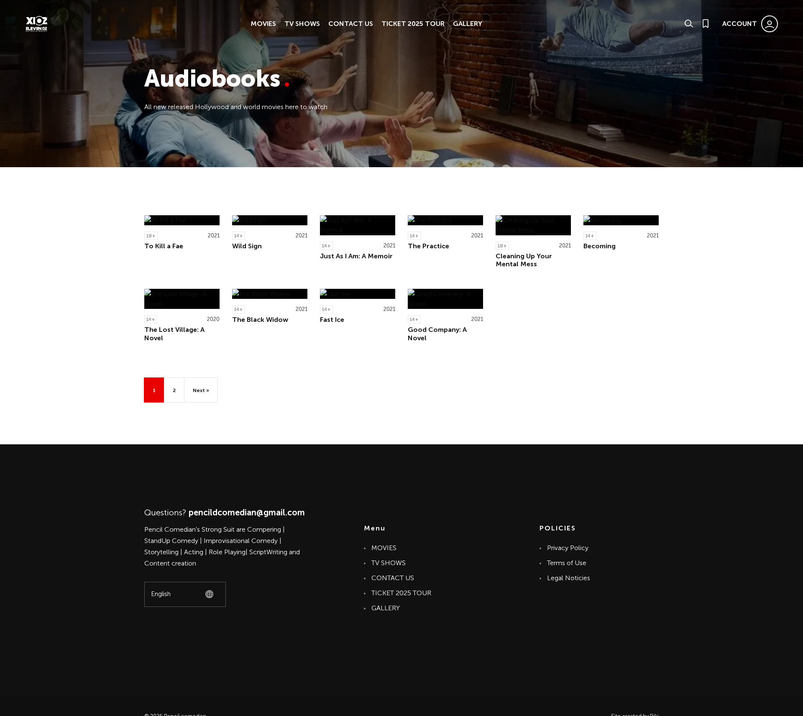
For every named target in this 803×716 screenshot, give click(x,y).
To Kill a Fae (163, 246)
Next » (201, 390)
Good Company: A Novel (437, 333)
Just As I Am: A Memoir (356, 256)
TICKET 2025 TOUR (413, 24)
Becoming (599, 246)
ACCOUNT (739, 24)
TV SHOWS (302, 24)
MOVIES (263, 24)
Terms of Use (566, 563)
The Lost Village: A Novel (174, 333)
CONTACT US (350, 24)
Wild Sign (247, 246)
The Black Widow (260, 320)
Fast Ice (332, 320)
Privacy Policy (567, 548)
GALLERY (467, 24)
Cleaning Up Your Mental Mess (524, 260)
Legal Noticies (568, 578)
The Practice (428, 246)
